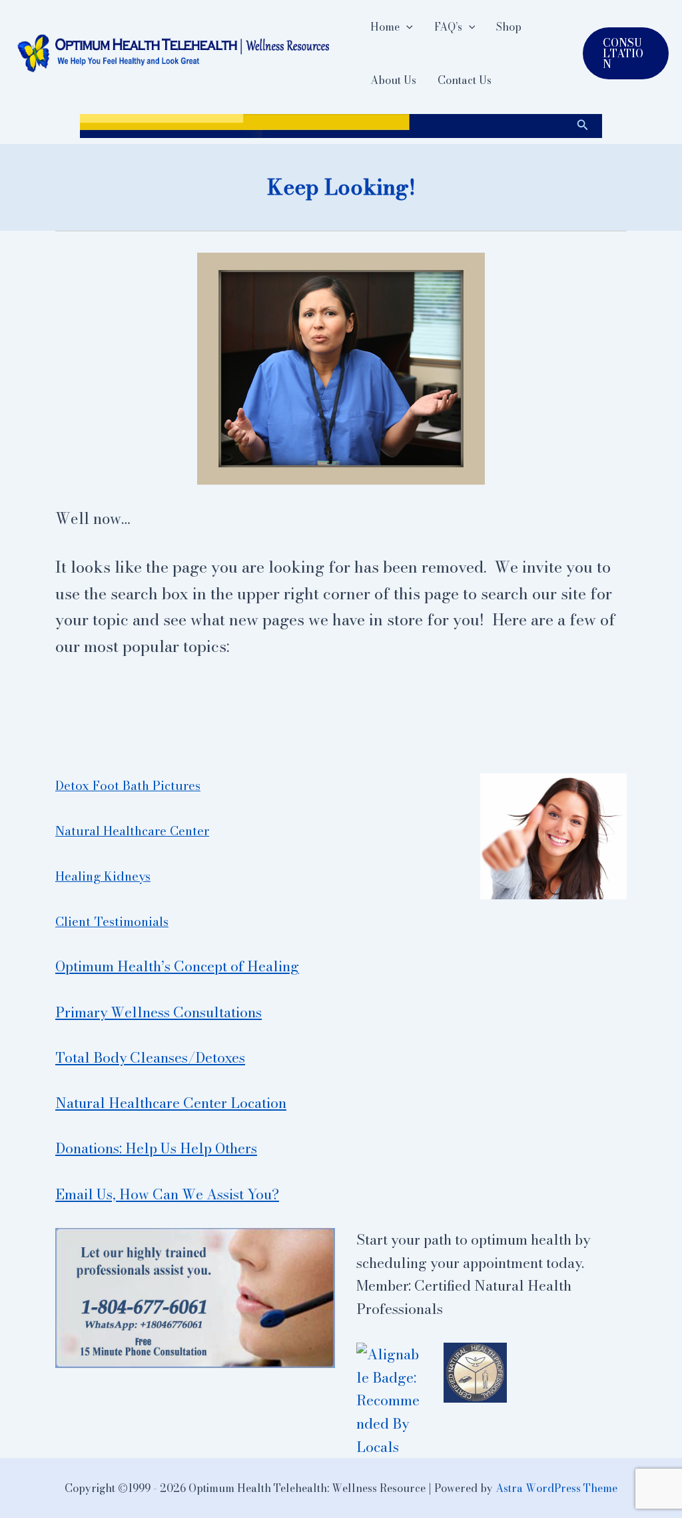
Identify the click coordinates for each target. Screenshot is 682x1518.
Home (385, 27)
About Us (393, 80)
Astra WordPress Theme (556, 1488)
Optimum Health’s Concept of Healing (177, 966)
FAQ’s (448, 27)
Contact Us (465, 80)
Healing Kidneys (103, 876)
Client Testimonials (112, 921)
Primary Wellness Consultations (158, 1012)
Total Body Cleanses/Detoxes (150, 1057)
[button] (406, 26)
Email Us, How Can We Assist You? (167, 1194)
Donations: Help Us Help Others (156, 1148)
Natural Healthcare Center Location (170, 1102)
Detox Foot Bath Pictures (127, 785)
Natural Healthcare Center (132, 830)
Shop (508, 27)
